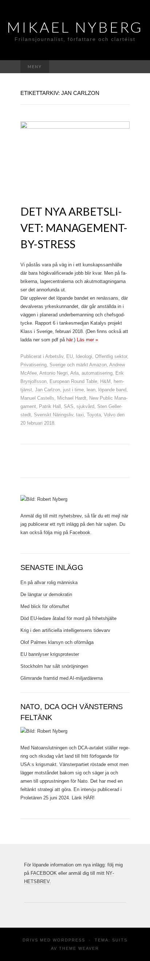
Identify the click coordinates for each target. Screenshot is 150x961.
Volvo (109, 414)
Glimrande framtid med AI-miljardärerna (61, 678)
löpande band (112, 389)
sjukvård (85, 406)
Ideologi (84, 356)
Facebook (80, 532)
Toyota (94, 414)
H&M (105, 381)
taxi (80, 414)
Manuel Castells (37, 398)
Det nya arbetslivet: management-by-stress (73, 227)
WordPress (69, 940)
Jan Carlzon (47, 389)
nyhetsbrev (70, 516)
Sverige (58, 364)
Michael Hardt (71, 398)
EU (69, 356)
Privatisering (33, 364)
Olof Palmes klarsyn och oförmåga (57, 642)
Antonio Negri (53, 373)
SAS (69, 406)
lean (91, 389)
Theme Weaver (79, 948)
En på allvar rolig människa (49, 582)
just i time (73, 389)
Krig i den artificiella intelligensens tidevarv (65, 630)
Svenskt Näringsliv (53, 414)
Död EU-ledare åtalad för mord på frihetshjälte (68, 618)
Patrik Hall (50, 406)
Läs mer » (87, 339)
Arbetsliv (54, 356)
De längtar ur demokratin (46, 594)
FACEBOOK (44, 873)
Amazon (98, 364)
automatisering (97, 373)
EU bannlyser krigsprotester (49, 654)
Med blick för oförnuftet (44, 606)
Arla (74, 373)
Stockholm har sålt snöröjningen (54, 666)
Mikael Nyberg (75, 27)
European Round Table (73, 381)
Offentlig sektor (111, 356)
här (69, 339)
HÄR (88, 797)
